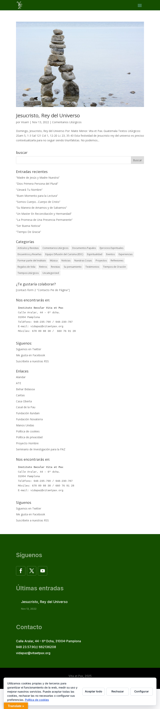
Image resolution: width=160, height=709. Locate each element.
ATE (18, 383)
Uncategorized (51, 273)
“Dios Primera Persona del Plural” (37, 183)
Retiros (43, 266)
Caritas (20, 395)
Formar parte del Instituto (32, 260)
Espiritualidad (94, 254)
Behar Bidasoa (25, 389)
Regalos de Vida (26, 266)
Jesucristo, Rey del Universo (48, 115)
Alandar (21, 377)
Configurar (141, 691)
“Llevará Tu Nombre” (29, 190)
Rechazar (117, 691)
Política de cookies (28, 431)
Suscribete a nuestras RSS (32, 361)
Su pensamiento (73, 266)
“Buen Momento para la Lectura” (37, 196)
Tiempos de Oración (114, 266)
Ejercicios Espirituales (111, 248)
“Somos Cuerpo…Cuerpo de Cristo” (38, 202)
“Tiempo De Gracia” (28, 232)
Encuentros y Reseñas (29, 254)
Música (54, 260)
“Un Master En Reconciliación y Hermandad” (44, 214)
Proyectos (101, 260)
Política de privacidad (29, 437)
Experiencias (125, 254)
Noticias (65, 260)
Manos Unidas (25, 425)
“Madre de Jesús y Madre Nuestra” (38, 177)
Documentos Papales (84, 248)
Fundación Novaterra (29, 419)
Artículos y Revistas (28, 248)
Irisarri (25, 122)
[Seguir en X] (31, 570)
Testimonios (92, 266)
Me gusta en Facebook (30, 355)
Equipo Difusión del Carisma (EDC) (64, 254)
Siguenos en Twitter (28, 349)
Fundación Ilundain (28, 413)
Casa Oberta (24, 401)
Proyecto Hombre (27, 443)
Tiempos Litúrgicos (28, 273)
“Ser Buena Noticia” (28, 226)
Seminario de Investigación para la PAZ (40, 449)
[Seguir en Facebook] (20, 570)
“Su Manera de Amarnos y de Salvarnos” (41, 207)
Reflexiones (117, 260)
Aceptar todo (93, 691)
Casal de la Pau (25, 407)
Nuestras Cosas (83, 260)
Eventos (110, 254)
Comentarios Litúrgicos (67, 122)
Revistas (55, 266)
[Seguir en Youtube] (42, 570)
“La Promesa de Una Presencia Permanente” (44, 220)
